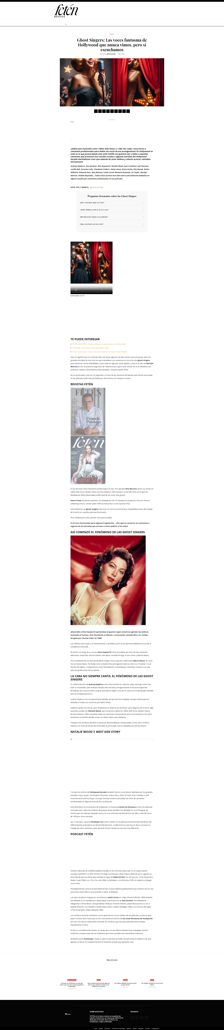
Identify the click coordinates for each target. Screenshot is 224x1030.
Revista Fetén (111, 54)
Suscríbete (140, 1028)
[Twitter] (57, 24)
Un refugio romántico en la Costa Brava (152, 984)
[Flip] (128, 111)
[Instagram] (55, 24)
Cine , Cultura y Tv (72, 979)
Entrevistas (107, 1028)
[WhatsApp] (108, 111)
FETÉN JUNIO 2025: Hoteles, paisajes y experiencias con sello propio (99, 344)
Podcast (135, 1028)
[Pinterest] (104, 111)
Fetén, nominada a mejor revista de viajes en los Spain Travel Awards (99, 352)
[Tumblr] (120, 111)
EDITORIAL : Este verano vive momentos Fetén (90, 348)
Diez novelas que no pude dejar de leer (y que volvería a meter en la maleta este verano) (99, 984)
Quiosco (101, 1028)
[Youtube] (60, 24)
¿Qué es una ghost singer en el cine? (92, 202)
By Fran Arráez (96, 187)
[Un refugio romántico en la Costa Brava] (152, 972)
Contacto (147, 1028)
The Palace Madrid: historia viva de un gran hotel (125, 984)
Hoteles (125, 979)
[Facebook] (52, 24)
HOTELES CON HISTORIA (118, 1028)
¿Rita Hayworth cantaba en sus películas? (94, 217)
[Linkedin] (112, 111)
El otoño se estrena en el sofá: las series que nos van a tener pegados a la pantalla (72, 984)
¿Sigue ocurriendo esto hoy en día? (91, 224)
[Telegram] (124, 111)
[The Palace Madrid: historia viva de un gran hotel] (125, 972)
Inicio (95, 1028)
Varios (112, 34)
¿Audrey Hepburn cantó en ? (94, 210)
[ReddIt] (116, 111)
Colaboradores (155, 1028)
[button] (65, 24)
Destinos (129, 1028)
